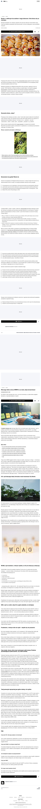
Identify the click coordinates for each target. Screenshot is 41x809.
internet (38, 788)
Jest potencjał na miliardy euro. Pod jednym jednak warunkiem (14, 158)
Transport (22, 800)
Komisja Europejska (19, 332)
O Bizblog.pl (11, 797)
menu (38, 1)
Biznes (19, 800)
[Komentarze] (35, 32)
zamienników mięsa (23, 80)
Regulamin (23, 797)
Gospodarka (15, 800)
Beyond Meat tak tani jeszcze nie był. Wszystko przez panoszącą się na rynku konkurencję (20, 156)
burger (38, 262)
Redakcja (15, 797)
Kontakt (19, 797)
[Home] (5, 1)
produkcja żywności (32, 332)
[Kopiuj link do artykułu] (38, 32)
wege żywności (20, 124)
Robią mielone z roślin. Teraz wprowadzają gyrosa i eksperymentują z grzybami (17, 155)
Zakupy (26, 800)
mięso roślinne (26, 332)
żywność (38, 332)
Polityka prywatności (29, 797)
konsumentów (24, 208)
